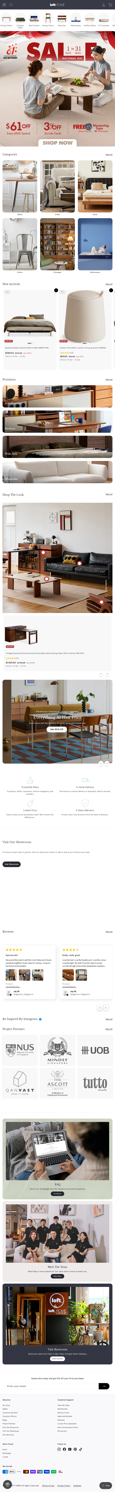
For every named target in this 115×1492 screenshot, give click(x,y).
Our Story (6, 1405)
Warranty (61, 1420)
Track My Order (64, 1405)
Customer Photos (10, 1416)
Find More (57, 1194)
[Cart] (110, 4)
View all (109, 154)
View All (108, 1029)
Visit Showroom (12, 864)
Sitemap (77, 1485)
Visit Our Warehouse (11, 1431)
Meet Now (57, 1276)
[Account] (103, 4)
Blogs (5, 1420)
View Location (57, 1359)
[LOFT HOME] (57, 5)
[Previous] (101, 673)
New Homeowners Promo (68, 1427)
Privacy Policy (63, 1485)
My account (62, 1431)
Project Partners (9, 1424)
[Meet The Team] (57, 1233)
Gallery (5, 1409)
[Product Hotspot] (43, 552)
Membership (63, 1409)
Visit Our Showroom (11, 1427)
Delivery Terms (63, 1413)
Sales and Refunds (65, 1416)
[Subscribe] (104, 1386)
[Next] (107, 673)
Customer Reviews (10, 1413)
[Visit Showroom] (57, 1316)
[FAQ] (57, 1151)
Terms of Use (48, 1485)
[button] (10, 995)
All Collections (8, 1435)
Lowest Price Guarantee (67, 1424)
